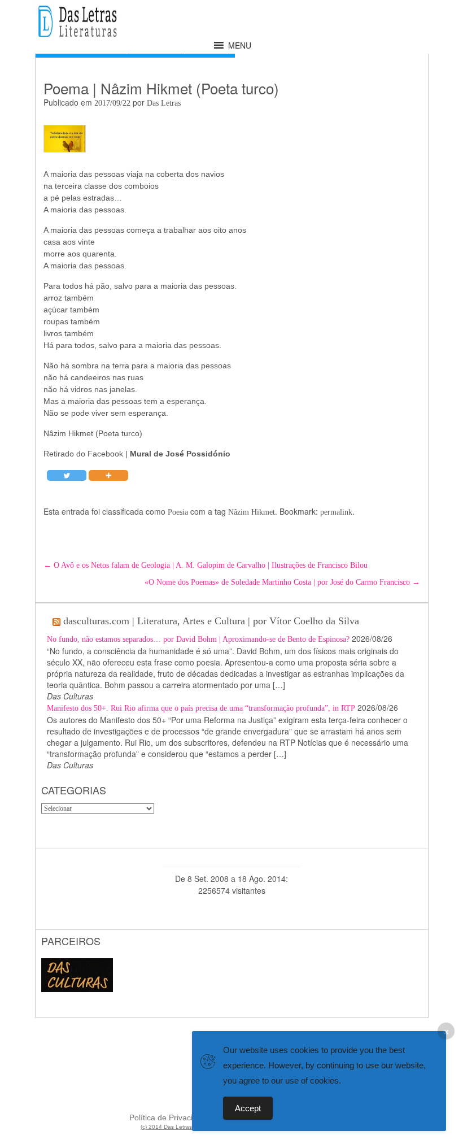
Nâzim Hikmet (251, 512)
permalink (336, 512)
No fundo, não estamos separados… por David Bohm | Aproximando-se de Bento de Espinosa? (198, 639)
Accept (248, 1108)
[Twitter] (66, 475)
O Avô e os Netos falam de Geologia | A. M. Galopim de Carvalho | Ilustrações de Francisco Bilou (205, 565)
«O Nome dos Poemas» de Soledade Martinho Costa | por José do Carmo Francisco (282, 582)
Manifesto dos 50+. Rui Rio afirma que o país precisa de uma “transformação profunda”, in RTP (201, 708)
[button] (239, 45)
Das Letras (164, 103)
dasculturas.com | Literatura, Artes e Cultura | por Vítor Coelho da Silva (211, 621)
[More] (108, 475)
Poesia (178, 512)
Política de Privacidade (170, 1117)
